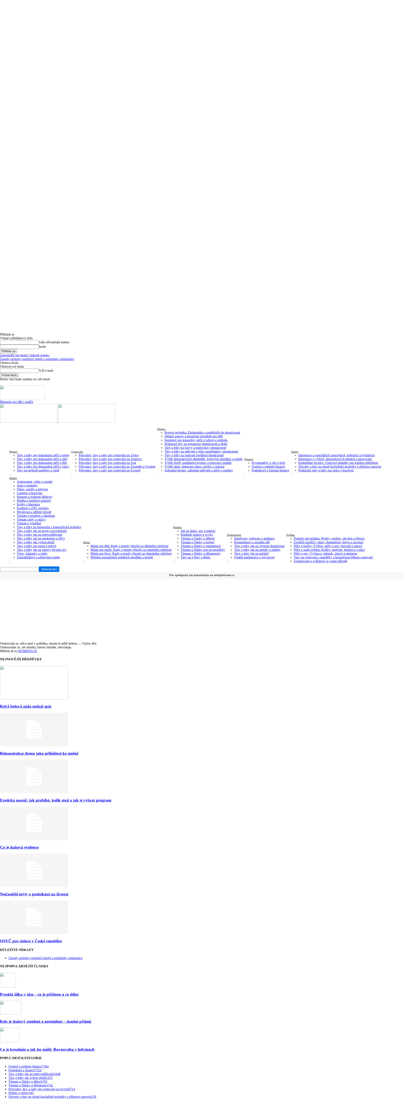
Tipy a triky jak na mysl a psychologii (42, 531)
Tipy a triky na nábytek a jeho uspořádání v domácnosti (201, 451)
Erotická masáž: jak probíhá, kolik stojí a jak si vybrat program (55, 800)
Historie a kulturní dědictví (34, 497)
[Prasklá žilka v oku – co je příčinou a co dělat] (8, 986)
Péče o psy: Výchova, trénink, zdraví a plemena (325, 553)
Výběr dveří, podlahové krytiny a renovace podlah (198, 463)
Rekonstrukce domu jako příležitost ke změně (39, 753)
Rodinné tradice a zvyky (197, 534)
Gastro (294, 451)
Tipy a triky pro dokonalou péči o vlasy (43, 466)
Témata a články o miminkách (201, 546)
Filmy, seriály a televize (32, 489)
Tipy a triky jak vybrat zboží (35, 542)
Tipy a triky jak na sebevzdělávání (39, 534)
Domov (161, 429)
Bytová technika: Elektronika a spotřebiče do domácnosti (202, 432)
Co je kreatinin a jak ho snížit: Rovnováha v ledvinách (47, 1049)
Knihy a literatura (28, 504)
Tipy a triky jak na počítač (251, 553)
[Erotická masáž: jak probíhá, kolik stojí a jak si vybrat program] (34, 792)
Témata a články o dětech (198, 538)
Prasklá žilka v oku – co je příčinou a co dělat (39, 994)
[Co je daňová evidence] (34, 839)
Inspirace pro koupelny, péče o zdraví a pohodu (196, 440)
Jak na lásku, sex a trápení (198, 531)
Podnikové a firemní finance (270, 470)
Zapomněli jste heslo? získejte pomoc (24, 355)
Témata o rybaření (29, 523)
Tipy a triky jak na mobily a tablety (257, 550)
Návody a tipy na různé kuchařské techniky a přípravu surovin (339, 466)
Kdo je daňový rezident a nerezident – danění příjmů (45, 1021)
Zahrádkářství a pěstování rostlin (38, 557)
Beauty (13, 451)
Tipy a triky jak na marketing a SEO (41, 538)
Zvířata (290, 534)
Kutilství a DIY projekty (33, 508)
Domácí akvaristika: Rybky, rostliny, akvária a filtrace (329, 538)
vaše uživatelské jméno (54, 342)
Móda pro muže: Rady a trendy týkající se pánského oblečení (130, 550)
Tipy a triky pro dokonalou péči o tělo (42, 463)
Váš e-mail (46, 370)
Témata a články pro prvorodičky (203, 550)
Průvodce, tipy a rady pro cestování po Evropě (109, 470)
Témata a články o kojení (197, 542)
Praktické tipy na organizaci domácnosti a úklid (196, 444)
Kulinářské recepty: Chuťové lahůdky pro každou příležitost (338, 463)
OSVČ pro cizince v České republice (31, 941)
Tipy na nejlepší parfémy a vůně (38, 470)
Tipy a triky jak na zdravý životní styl (41, 550)
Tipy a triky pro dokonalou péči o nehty (43, 455)
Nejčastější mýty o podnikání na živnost (34, 894)
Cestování (77, 451)
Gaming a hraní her (30, 493)
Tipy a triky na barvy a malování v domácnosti (195, 447)
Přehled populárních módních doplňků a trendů (121, 557)
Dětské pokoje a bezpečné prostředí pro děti (194, 436)
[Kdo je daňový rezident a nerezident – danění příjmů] (10, 1013)
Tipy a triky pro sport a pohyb (36, 546)
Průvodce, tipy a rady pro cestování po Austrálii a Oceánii (117, 466)
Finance (248, 459)
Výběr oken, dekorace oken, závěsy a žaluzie (195, 466)
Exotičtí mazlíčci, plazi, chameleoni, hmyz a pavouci (328, 542)
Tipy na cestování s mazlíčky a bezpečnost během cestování (333, 557)
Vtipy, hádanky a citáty (32, 553)
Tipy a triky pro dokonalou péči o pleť (42, 459)
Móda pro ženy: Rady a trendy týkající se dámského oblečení (130, 553)
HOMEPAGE (27, 651)
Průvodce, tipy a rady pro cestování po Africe (109, 455)
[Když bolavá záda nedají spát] (34, 698)
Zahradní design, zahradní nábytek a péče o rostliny (199, 470)
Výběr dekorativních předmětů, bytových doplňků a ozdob (203, 459)
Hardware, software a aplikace (254, 538)
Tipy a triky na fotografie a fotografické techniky (49, 527)
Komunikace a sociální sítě (252, 542)
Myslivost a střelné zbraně (34, 512)
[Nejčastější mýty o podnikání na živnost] (34, 886)
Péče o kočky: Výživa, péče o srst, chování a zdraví (328, 546)
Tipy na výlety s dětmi (195, 557)
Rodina (177, 527)
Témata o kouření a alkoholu (36, 515)
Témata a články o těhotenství (200, 553)
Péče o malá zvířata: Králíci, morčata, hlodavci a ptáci (329, 550)
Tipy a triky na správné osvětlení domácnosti (194, 455)
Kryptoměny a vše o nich (268, 463)
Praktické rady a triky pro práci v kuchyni (326, 470)
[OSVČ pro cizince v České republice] (34, 933)
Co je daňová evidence (19, 847)
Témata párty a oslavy (31, 519)
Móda (86, 542)
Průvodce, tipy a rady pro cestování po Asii (107, 463)
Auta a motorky (27, 485)
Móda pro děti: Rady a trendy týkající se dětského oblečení (129, 546)
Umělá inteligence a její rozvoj (254, 557)
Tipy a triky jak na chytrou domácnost (259, 546)
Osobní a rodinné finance (268, 466)
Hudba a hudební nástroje (34, 500)
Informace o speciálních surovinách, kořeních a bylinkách (336, 455)
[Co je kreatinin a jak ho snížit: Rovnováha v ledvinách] (9, 1041)
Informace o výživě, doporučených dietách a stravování (335, 459)
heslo (42, 346)
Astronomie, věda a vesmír (34, 481)
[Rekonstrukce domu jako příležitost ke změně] (34, 745)
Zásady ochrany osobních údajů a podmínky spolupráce (37, 359)
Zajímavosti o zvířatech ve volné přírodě (320, 561)
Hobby (13, 478)
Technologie (234, 534)
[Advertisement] (202, 610)
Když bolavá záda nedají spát (25, 706)
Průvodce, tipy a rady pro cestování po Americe (110, 459)
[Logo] (29, 421)
